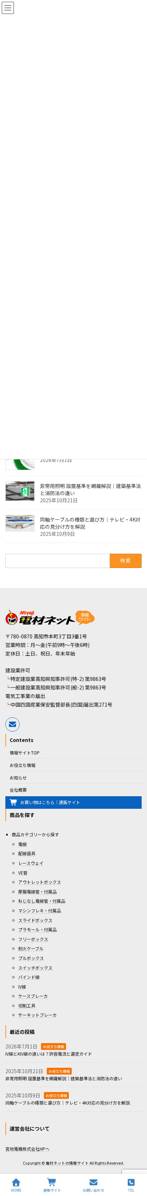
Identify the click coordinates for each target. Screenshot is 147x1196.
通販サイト (52, 1189)
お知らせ (18, 777)
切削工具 (26, 1005)
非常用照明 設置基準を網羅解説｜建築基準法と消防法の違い (90, 489)
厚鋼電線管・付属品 (37, 891)
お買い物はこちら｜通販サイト (50, 802)
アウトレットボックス (39, 882)
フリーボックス (33, 939)
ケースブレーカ (33, 996)
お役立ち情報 (22, 765)
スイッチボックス (35, 967)
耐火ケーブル (31, 948)
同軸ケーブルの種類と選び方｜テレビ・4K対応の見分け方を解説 (90, 522)
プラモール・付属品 (37, 929)
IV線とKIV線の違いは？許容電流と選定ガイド (48, 1054)
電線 (22, 844)
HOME (16, 1189)
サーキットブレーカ (37, 1015)
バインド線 (29, 977)
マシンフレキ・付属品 (39, 910)
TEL (131, 1189)
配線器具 (26, 853)
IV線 (22, 986)
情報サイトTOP (25, 752)
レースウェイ (31, 863)
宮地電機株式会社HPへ (27, 1148)
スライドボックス (35, 920)
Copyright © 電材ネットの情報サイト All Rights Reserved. (73, 1163)
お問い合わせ (93, 1189)
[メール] (12, 724)
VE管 (22, 872)
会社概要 (18, 790)
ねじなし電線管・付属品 (41, 901)
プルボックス (31, 958)
